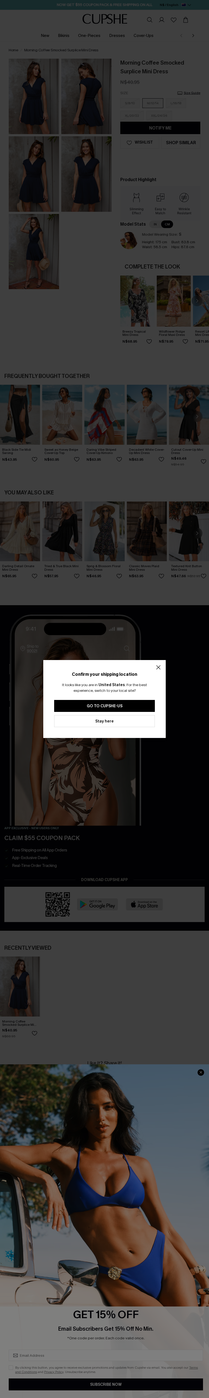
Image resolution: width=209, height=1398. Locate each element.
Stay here (104, 721)
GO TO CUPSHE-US (104, 706)
